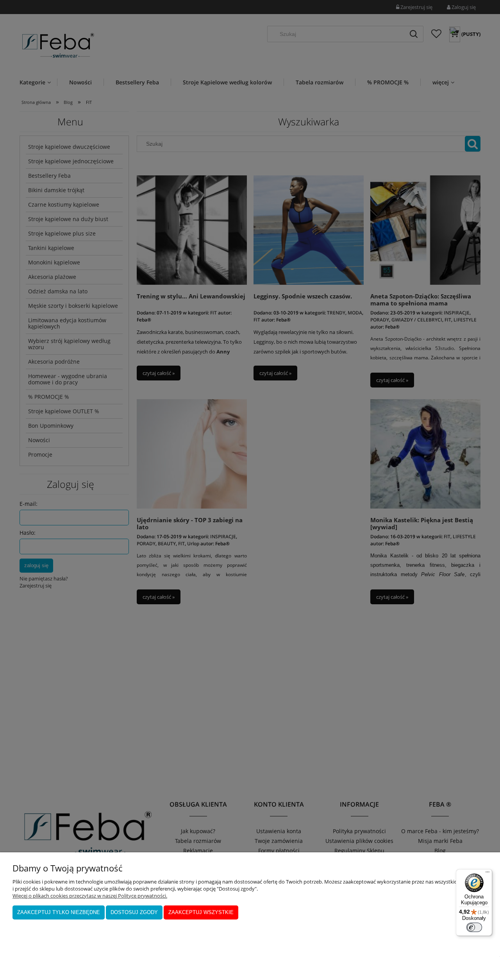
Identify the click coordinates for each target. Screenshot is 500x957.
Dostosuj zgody (134, 912)
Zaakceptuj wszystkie (201, 912)
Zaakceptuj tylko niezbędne (58, 912)
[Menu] (487, 873)
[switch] (474, 927)
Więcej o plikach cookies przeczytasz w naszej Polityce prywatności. (89, 895)
